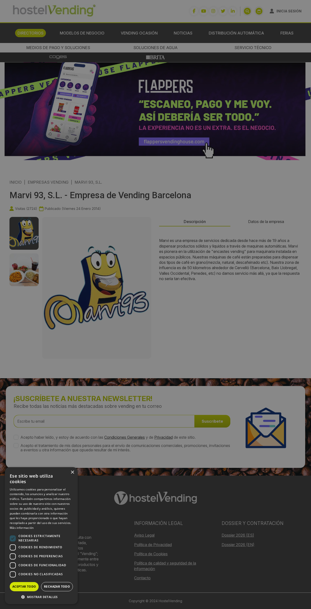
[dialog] (155, 304)
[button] (41, 596)
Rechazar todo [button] (57, 586)
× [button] (72, 472)
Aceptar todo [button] (24, 586)
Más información (22, 528)
